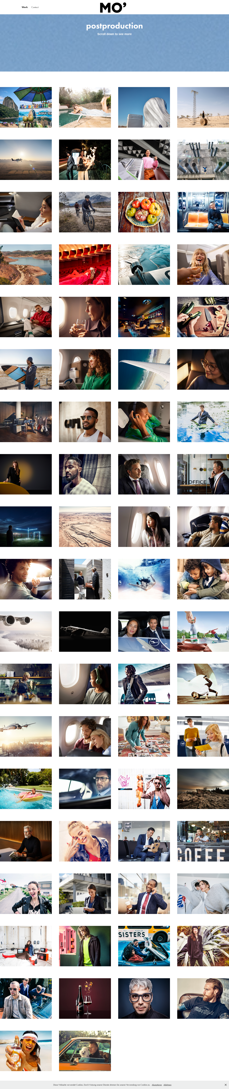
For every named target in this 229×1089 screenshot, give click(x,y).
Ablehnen (167, 1085)
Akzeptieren (157, 1085)
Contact (35, 7)
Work (25, 7)
